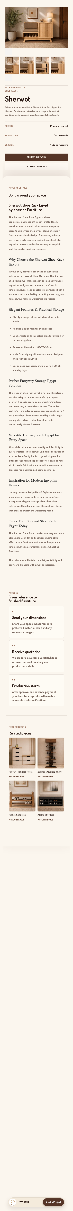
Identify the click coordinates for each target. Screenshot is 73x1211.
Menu (27, 1202)
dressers (13, 469)
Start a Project (53, 1202)
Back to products (15, 87)
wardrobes (55, 465)
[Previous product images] (8, 51)
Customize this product (37, 166)
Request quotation (36, 157)
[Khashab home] (12, 1202)
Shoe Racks (11, 91)
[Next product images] (8, 77)
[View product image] (12, 65)
